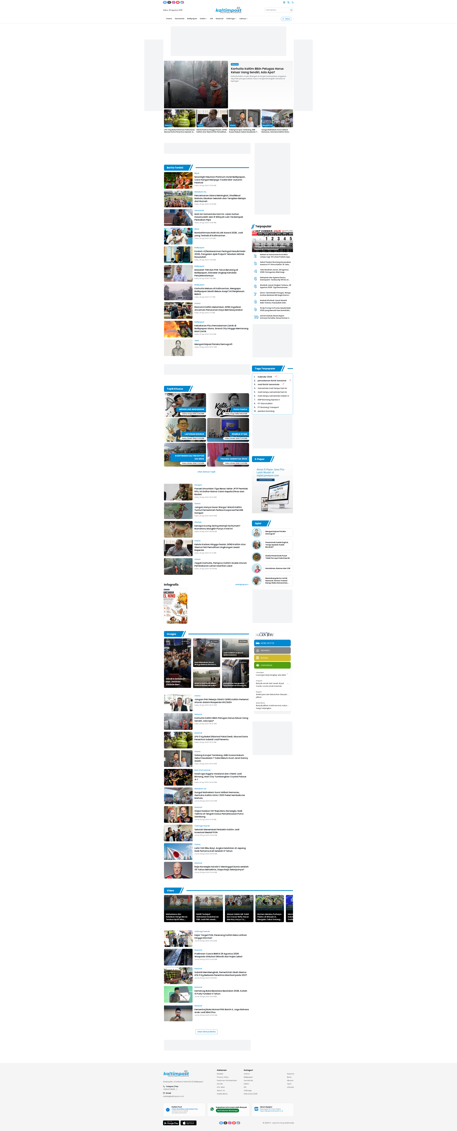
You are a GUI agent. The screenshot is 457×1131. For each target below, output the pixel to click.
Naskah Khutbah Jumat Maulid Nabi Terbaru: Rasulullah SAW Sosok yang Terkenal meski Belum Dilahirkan (274, 304)
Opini (196, 340)
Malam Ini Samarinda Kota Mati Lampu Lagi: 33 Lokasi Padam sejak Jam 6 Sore (275, 256)
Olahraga (230, 18)
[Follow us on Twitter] (169, 2)
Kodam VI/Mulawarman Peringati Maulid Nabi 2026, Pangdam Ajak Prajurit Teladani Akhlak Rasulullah (219, 254)
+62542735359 (169, 1089)
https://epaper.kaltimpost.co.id (271, 1111)
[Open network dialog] (284, 2)
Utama (169, 18)
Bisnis (196, 173)
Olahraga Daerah (202, 826)
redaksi (220, 1074)
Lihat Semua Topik (206, 471)
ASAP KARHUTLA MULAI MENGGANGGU (233, 654)
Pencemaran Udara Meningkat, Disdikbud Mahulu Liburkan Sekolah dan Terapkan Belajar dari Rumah (220, 198)
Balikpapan (192, 18)
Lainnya (242, 18)
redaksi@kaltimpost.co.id (173, 1096)
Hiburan (290, 1080)
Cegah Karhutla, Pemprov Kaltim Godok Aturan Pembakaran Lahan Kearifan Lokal (220, 564)
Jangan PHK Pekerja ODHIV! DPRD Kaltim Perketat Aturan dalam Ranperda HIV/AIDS (221, 701)
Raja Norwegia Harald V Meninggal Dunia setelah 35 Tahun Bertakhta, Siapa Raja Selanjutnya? (221, 868)
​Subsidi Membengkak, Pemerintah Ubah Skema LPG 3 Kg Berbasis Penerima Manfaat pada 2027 (220, 974)
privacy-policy (223, 1077)
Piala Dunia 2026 (250, 1094)
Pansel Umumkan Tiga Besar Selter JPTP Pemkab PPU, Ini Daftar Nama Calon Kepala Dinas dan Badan (221, 491)
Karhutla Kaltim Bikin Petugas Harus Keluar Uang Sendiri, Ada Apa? (257, 70)
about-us (221, 1090)
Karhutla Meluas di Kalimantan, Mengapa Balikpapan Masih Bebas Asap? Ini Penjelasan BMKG (219, 291)
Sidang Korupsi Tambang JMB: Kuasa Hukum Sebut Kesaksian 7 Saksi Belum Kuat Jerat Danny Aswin (244, 132)
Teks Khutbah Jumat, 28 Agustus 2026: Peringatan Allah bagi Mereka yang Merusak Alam (274, 272)
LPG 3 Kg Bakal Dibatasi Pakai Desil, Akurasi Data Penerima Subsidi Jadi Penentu (179, 132)
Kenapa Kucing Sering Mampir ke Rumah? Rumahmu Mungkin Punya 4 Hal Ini (217, 527)
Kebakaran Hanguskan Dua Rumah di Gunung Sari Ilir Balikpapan (235, 685)
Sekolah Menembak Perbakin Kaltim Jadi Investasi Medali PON (216, 831)
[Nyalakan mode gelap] (293, 2)
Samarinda (179, 18)
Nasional (219, 18)
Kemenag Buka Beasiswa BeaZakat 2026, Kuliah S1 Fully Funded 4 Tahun (220, 992)
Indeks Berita (222, 1094)
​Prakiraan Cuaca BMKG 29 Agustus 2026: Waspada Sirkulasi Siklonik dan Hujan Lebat (218, 955)
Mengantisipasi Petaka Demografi (213, 344)
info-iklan (221, 1087)
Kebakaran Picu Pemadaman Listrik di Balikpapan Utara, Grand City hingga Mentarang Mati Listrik (221, 328)
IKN (211, 18)
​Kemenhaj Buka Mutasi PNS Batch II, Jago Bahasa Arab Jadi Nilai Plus (221, 1011)
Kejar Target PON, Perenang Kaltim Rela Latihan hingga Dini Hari (220, 936)
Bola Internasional (202, 770)
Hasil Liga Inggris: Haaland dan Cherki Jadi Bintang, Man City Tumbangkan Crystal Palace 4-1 (220, 776)
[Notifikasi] (288, 2)
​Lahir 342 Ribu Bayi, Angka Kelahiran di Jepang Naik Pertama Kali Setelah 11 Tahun (220, 849)
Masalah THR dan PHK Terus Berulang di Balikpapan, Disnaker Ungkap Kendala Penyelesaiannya (216, 272)
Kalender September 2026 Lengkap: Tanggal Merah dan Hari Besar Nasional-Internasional (272, 247)
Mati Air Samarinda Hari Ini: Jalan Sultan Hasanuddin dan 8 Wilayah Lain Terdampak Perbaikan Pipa (218, 217)
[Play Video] (178, 903)
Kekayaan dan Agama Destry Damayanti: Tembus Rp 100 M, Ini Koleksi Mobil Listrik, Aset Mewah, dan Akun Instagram (274, 281)
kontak (220, 1084)
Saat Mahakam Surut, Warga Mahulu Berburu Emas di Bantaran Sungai (205, 664)
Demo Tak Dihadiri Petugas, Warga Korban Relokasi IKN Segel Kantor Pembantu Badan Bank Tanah (275, 295)
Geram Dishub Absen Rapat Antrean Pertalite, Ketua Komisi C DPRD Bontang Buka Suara (274, 318)
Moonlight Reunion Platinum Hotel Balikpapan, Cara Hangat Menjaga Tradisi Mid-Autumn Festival (220, 179)
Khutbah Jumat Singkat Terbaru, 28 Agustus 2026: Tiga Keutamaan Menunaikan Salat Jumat (275, 287)
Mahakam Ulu (200, 192)
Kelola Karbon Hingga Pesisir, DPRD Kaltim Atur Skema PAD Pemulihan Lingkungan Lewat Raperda (211, 132)
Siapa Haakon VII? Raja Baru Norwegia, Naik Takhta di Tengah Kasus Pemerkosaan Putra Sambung (218, 813)
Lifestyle (197, 522)
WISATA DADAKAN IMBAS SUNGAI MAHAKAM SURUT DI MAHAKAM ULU (205, 685)
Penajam (198, 485)
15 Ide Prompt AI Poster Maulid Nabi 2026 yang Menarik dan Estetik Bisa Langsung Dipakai (275, 310)
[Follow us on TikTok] (182, 2)
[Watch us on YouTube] (178, 2)
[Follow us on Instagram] (173, 2)
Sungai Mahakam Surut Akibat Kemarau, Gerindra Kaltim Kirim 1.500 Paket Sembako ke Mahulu (275, 132)
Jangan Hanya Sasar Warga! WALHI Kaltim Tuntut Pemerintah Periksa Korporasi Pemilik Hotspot (218, 510)
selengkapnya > (242, 584)
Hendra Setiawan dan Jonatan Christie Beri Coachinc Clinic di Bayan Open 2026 (176, 684)
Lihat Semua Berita (206, 1031)
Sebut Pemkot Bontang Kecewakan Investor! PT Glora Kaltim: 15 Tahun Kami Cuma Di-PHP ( (275, 264)
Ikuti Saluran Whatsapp (227, 1110)
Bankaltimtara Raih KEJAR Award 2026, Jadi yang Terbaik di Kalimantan (218, 234)
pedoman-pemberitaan (227, 1080)
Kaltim (202, 18)
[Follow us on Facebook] (165, 2)
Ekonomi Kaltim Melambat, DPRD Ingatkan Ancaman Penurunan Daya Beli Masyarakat (218, 308)
